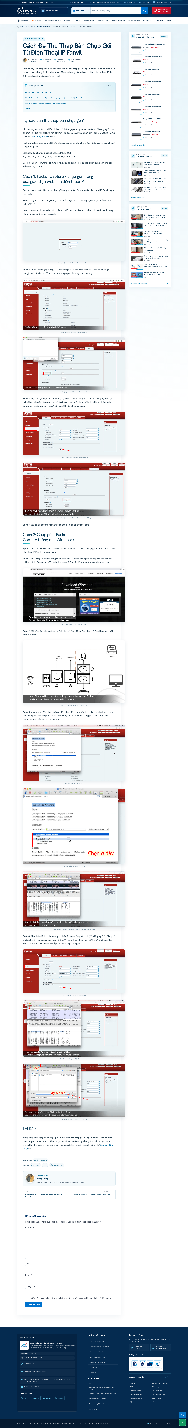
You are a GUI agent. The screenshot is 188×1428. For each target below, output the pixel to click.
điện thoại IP (35, 1165)
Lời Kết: (27, 108)
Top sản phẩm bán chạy (160, 1383)
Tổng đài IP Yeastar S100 (152, 82)
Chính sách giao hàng (97, 1357)
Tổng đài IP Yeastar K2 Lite (152, 57)
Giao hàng (145, 2)
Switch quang (156, 1398)
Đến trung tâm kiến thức (149, 283)
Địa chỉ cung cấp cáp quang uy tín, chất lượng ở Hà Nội (156, 241)
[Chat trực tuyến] (182, 1422)
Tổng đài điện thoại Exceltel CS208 (155, 44)
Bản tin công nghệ (43, 27)
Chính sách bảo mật (86, 1423)
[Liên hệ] (182, 1415)
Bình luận (30, 1227)
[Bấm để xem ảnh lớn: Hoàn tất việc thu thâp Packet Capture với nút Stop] (74, 489)
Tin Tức (91, 1383)
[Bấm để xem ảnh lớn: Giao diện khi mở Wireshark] (74, 753)
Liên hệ (168, 20)
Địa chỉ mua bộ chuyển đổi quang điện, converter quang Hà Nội (155, 224)
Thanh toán (131, 2)
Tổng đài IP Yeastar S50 (151, 94)
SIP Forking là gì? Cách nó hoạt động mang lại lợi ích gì (154, 163)
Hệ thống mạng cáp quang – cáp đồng (102, 1393)
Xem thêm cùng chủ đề (149, 198)
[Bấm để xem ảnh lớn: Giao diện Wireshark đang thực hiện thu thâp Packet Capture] (74, 899)
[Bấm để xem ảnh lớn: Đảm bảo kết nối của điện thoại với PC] (74, 671)
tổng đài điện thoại (56, 1165)
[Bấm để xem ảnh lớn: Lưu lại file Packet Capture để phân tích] (74, 1090)
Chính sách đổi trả (96, 1352)
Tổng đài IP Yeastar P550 (152, 119)
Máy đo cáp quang (136, 1398)
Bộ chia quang (134, 1402)
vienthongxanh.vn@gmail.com (35, 1371)
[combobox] (116, 10)
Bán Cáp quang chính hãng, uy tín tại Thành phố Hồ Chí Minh (155, 232)
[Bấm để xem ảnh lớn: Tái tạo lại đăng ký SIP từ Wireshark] (74, 971)
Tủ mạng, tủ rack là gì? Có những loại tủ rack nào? (155, 249)
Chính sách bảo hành (97, 1341)
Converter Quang (157, 1391)
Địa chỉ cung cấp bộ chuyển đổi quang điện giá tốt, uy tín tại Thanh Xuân (155, 217)
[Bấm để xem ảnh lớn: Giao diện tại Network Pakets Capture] (74, 304)
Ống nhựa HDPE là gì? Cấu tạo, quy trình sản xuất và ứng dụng (156, 257)
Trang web (30, 1286)
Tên (27, 1263)
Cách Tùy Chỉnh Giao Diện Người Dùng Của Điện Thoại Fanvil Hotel (155, 188)
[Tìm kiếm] (144, 10)
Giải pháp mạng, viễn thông (98, 1399)
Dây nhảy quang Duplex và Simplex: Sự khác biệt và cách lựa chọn (155, 266)
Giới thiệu (160, 20)
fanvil (45, 1165)
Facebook (36, 1398)
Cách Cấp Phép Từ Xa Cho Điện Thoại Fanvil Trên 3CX (155, 172)
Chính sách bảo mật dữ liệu (100, 1347)
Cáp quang (155, 1387)
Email (28, 1275)
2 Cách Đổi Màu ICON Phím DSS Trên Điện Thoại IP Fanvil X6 (155, 180)
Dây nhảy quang (135, 1391)
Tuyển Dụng (94, 1373)
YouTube (48, 1398)
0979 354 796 (29, 1364)
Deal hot (133, 1383)
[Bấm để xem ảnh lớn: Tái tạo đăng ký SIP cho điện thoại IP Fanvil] (74, 433)
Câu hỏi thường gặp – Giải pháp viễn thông (101, 1388)
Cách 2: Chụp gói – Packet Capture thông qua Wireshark (46, 103)
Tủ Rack (133, 1387)
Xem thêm (145, 20)
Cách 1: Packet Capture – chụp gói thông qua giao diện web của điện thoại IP (53, 98)
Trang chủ (23, 27)
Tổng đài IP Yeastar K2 (151, 69)
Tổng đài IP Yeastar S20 (151, 131)
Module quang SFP (136, 1394)
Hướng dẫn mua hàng (163, 2)
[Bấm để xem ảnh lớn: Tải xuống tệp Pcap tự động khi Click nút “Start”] (74, 363)
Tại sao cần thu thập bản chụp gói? (38, 92)
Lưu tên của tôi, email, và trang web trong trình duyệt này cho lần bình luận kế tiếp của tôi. (70, 1298)
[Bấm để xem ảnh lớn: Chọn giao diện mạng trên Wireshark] (74, 826)
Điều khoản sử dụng (101, 1423)
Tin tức (32, 27)
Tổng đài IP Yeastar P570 (152, 106)
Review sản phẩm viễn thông (99, 1404)
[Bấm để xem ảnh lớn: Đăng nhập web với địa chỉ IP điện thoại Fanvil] (74, 240)
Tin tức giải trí (94, 1409)
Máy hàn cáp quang (158, 1402)
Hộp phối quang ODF (158, 1394)
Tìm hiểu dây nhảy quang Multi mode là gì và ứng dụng (154, 274)
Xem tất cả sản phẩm (149, 145)
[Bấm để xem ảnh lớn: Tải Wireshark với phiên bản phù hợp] (74, 595)
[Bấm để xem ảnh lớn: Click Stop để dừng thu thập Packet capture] (74, 1028)
